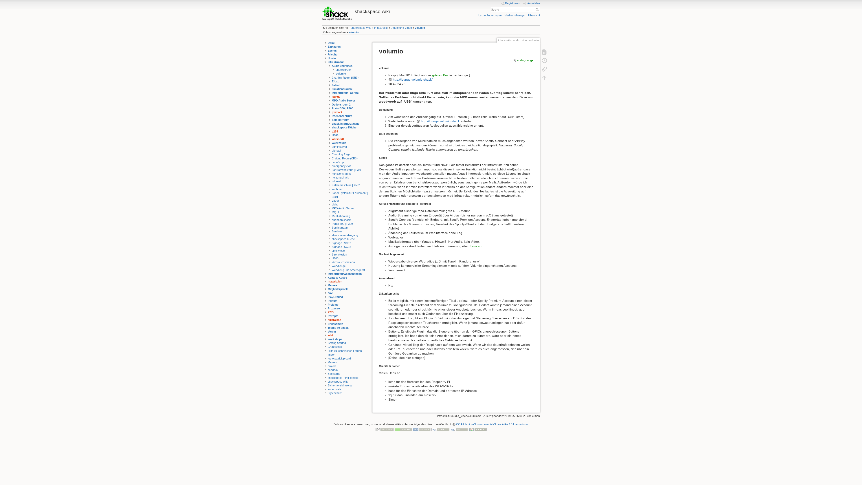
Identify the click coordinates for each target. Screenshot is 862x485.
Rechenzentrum (342, 116)
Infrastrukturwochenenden (345, 274)
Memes (332, 285)
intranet (336, 181)
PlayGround (335, 297)
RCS (331, 312)
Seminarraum (340, 119)
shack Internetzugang (345, 123)
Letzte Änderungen (490, 15)
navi (330, 293)
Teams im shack (338, 327)
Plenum (332, 300)
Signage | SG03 (341, 247)
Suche (538, 9)
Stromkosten (339, 254)
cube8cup (338, 162)
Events (332, 50)
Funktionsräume (342, 89)
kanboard (337, 189)
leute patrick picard (339, 358)
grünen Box (440, 75)
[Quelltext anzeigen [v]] (544, 52)
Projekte (333, 304)
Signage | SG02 (341, 243)
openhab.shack (341, 220)
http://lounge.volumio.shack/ (413, 79)
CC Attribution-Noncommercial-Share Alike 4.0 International (492, 424)
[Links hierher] (544, 69)
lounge (336, 96)
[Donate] (403, 429)
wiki (330, 335)
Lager (335, 200)
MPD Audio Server (343, 100)
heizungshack (340, 177)
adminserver (339, 146)
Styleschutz (335, 324)
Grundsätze (335, 346)
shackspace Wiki (361, 27)
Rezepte (333, 316)
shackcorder (343, 69)
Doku (331, 42)
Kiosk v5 (476, 246)
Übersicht (534, 15)
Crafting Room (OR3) (345, 77)
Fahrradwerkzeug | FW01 (347, 170)
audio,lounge (525, 60)
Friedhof (333, 54)
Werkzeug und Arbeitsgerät (348, 270)
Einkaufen (334, 46)
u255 (335, 131)
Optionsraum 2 (341, 104)
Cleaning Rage (341, 154)
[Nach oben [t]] (544, 77)
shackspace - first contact (343, 377)
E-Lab (335, 81)
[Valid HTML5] (440, 429)
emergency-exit (341, 166)
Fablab (336, 85)
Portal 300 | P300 (342, 108)
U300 (335, 135)
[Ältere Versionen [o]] (544, 60)
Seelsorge (334, 373)
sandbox (333, 370)
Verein (332, 331)
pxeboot (337, 112)
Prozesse (334, 308)
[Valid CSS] (459, 429)
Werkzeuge (339, 143)
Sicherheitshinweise (340, 385)
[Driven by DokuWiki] (478, 429)
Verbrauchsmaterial (344, 262)
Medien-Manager (515, 15)
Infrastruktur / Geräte (345, 93)
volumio (420, 27)
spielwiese (338, 250)
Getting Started (337, 343)
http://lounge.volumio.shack (440, 121)
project (332, 366)
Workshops (335, 339)
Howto (332, 58)
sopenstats (334, 389)
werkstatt (338, 139)
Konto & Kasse (337, 277)
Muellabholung (341, 216)
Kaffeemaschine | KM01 (346, 185)
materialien (335, 281)
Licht (335, 204)
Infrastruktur (381, 27)
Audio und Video (401, 27)
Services (337, 231)
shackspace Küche (344, 127)
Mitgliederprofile (338, 289)
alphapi (336, 150)
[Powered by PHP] (422, 429)
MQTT (335, 212)
